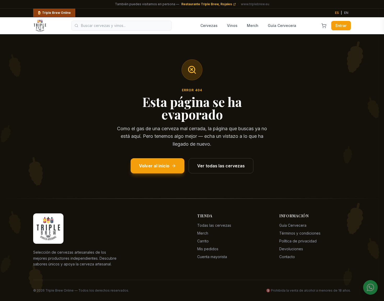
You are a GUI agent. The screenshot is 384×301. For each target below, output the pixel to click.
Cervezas (209, 25)
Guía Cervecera (282, 25)
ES (337, 13)
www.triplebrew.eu (255, 4)
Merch (252, 25)
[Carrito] (324, 25)
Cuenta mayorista (212, 256)
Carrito (203, 241)
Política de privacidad (298, 241)
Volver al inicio (154, 165)
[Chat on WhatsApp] (370, 287)
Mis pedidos (207, 249)
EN (346, 13)
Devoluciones (291, 249)
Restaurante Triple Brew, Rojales (206, 4)
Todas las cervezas (214, 225)
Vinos (232, 25)
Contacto (287, 256)
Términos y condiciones (300, 233)
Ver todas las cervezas (221, 165)
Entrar (341, 25)
